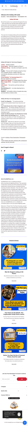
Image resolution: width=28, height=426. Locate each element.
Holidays (3, 16)
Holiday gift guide (9, 140)
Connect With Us (5, 395)
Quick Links (4, 391)
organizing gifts (17, 140)
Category (3, 386)
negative (20, 189)
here (7, 123)
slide (16, 189)
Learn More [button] (6, 416)
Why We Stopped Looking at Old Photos (14, 272)
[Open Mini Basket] (25, 6)
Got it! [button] (19, 414)
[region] (14, 1)
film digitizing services (6, 191)
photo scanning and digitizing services (10, 183)
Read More (14, 280)
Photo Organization (11, 16)
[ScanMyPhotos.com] (14, 6)
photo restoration (11, 187)
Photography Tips (22, 16)
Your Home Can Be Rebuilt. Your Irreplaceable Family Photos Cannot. (14, 313)
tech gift (8, 142)
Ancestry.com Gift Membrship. (10, 129)
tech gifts (12, 142)
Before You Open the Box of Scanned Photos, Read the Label (14, 356)
